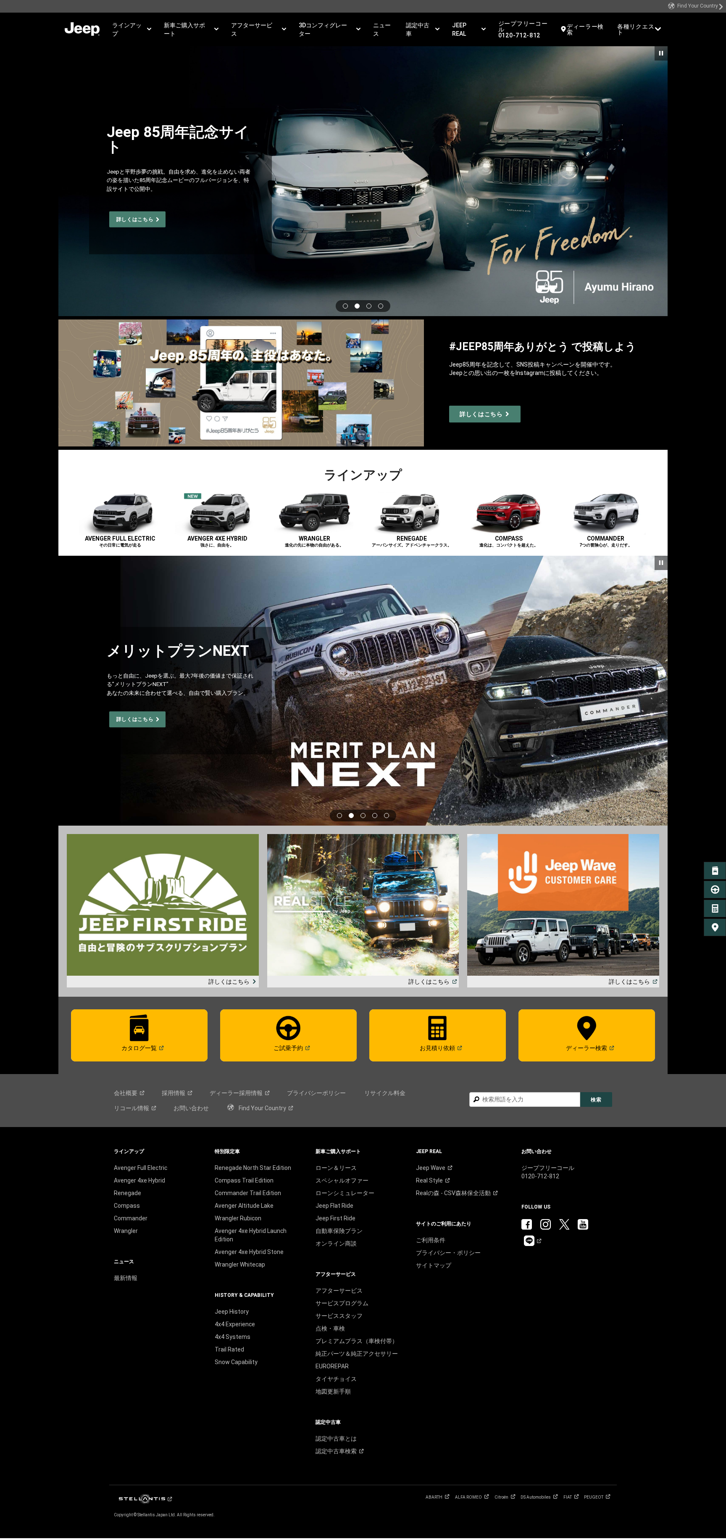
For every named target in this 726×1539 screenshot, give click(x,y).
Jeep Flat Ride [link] (334, 1205)
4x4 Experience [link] (235, 1324)
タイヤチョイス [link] (336, 1378)
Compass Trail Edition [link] (244, 1180)
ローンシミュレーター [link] (345, 1193)
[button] (132, 29)
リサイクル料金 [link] (384, 1093)
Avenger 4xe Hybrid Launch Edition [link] (251, 1235)
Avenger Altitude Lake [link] (244, 1205)
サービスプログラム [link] (342, 1303)
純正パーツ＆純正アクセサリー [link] (357, 1353)
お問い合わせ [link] (191, 1108)
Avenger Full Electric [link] (140, 1167)
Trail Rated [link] (229, 1349)
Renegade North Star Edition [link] (253, 1167)
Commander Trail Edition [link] (248, 1193)
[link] (696, 6)
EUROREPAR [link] (332, 1366)
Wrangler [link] (126, 1231)
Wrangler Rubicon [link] (238, 1218)
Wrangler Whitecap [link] (240, 1264)
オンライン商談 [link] (336, 1243)
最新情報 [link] (125, 1278)
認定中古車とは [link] (336, 1438)
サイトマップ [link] (433, 1265)
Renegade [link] (127, 1193)
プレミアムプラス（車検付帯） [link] (357, 1341)
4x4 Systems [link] (232, 1336)
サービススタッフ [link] (339, 1315)
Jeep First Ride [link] (335, 1218)
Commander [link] (130, 1218)
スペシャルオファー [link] (342, 1180)
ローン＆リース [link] (336, 1167)
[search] (524, 1099)
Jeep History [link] (232, 1311)
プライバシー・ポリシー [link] (448, 1252)
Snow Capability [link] (236, 1362)
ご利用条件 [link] (430, 1240)
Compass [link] (127, 1205)
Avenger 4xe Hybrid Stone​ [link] (249, 1252)
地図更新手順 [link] (333, 1391)
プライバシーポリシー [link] (316, 1093)
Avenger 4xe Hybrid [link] (139, 1180)
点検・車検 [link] (330, 1328)
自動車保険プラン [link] (339, 1231)
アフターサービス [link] (339, 1290)
